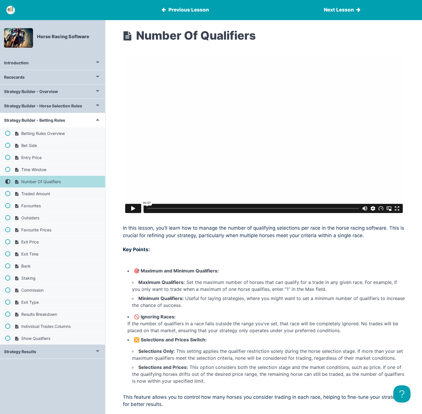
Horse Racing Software (63, 36)
